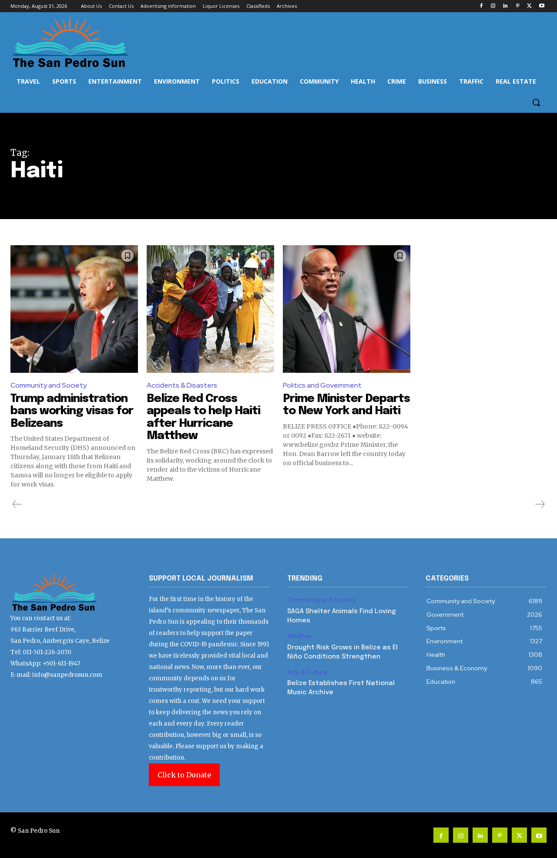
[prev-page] (17, 504)
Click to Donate (184, 774)
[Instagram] (493, 6)
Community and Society (48, 385)
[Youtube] (542, 6)
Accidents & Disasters (182, 385)
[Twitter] (529, 6)
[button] (536, 102)
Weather (299, 636)
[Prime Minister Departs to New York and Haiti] (346, 309)
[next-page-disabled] (540, 504)
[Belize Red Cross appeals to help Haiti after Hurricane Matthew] (210, 309)
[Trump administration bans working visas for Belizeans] (74, 309)
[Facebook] (481, 6)
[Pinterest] (518, 6)
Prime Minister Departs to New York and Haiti (346, 405)
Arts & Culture (307, 672)
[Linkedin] (505, 6)
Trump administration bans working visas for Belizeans (71, 411)
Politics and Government (322, 385)
